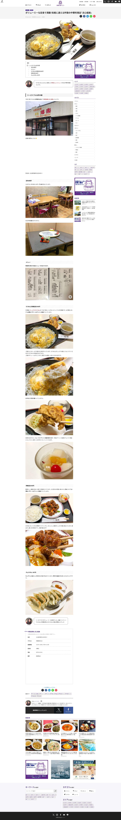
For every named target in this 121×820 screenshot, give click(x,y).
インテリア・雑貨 (79, 147)
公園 (76, 132)
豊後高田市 (78, 91)
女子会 (93, 167)
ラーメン (77, 118)
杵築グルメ (62, 693)
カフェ (77, 113)
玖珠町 (77, 93)
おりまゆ (37, 701)
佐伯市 (91, 84)
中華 (31, 10)
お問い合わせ (99, 1)
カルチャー (77, 125)
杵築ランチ (69, 693)
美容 (76, 152)
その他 (76, 160)
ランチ (48, 693)
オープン (77, 167)
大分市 (77, 84)
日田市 (77, 86)
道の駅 (77, 142)
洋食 (76, 108)
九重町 (82, 93)
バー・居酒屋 (78, 115)
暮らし (76, 145)
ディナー (42, 693)
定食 (56, 693)
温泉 (76, 140)
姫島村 (86, 93)
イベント (29, 5)
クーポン (77, 169)
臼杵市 (86, 86)
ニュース (93, 5)
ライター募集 (92, 1)
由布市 (77, 88)
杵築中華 (34, 696)
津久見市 (88, 91)
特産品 (77, 149)
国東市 (91, 88)
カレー (77, 122)
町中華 (39, 696)
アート (86, 171)
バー (76, 174)
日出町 (86, 88)
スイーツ (77, 120)
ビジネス (83, 5)
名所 (76, 135)
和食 (76, 106)
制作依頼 (86, 1)
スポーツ (87, 174)
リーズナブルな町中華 (34, 65)
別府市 (82, 84)
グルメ (39, 5)
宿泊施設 (77, 137)
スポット (48, 5)
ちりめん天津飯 (35, 693)
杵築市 (82, 88)
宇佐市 (82, 86)
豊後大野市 (92, 86)
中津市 (86, 84)
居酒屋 (81, 171)
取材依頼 (81, 1)
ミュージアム (78, 130)
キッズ (82, 169)
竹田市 (83, 91)
